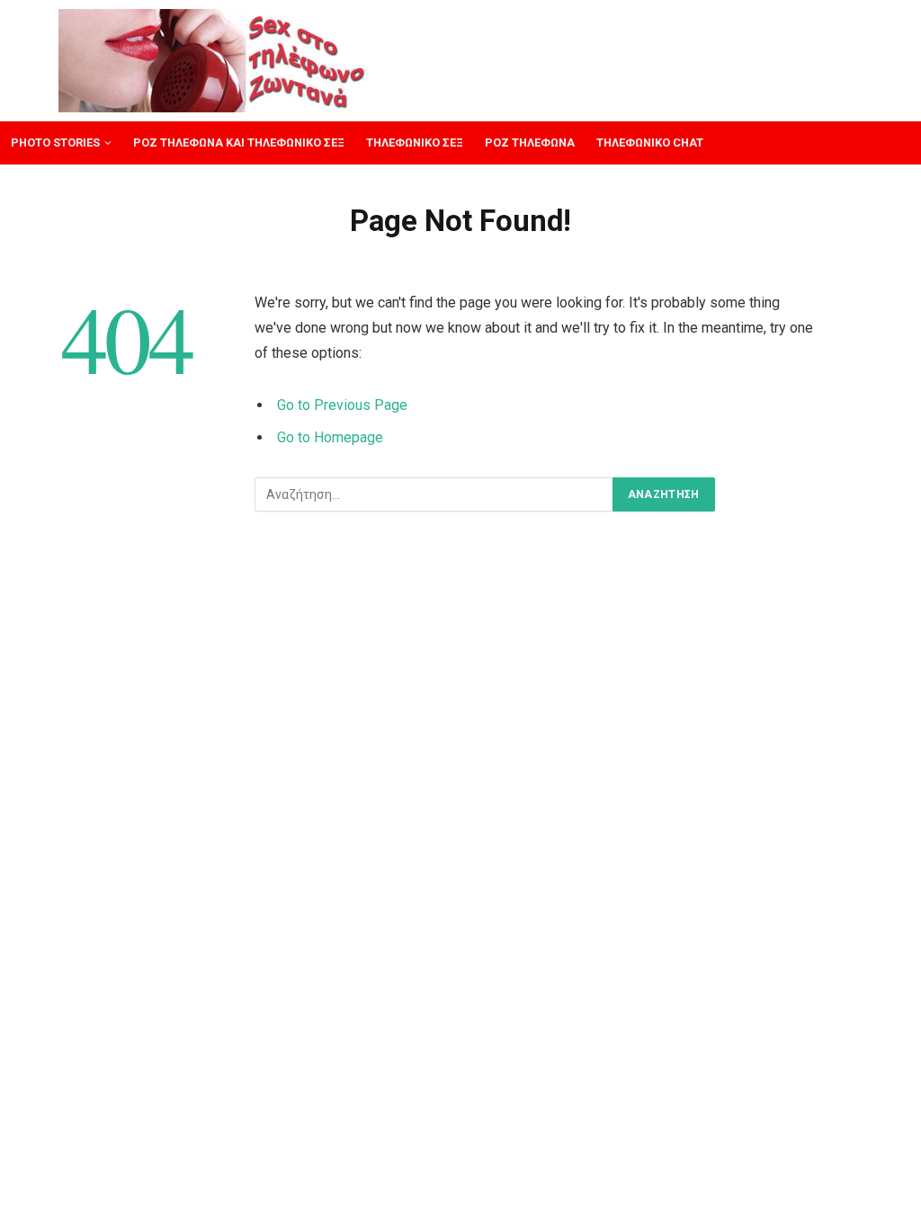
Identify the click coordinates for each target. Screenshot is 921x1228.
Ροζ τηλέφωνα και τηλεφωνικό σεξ (238, 142)
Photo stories (55, 142)
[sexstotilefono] (213, 60)
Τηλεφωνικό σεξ (414, 142)
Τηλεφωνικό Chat (649, 142)
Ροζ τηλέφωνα (530, 142)
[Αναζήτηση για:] (434, 494)
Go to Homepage (330, 437)
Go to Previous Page (342, 405)
